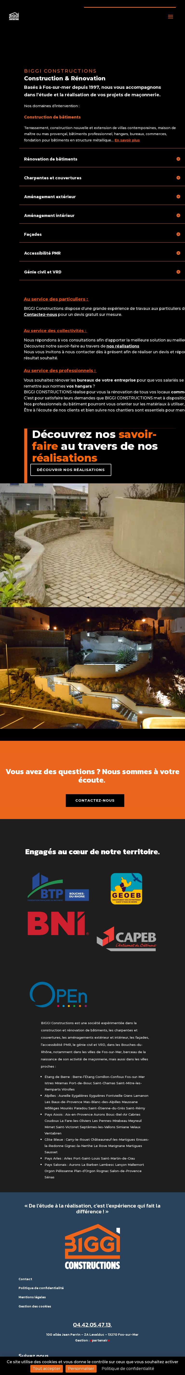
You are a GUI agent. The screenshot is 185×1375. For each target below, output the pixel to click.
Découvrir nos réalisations (71, 469)
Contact (25, 1279)
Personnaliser (81, 1368)
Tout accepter (46, 1368)
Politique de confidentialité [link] (128, 1368)
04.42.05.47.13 (92, 1324)
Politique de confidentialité (41, 1288)
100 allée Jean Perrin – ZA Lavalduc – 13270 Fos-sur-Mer (92, 1334)
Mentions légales (32, 1297)
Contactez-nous (95, 800)
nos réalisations (122, 346)
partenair (100, 1340)
